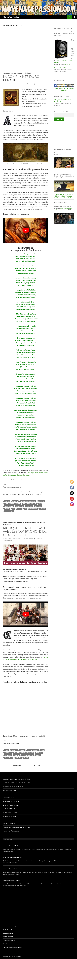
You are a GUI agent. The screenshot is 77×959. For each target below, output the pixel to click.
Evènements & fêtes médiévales (13, 786)
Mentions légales (8, 936)
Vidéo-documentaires (10, 790)
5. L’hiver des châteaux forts (62, 198)
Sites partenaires (8, 933)
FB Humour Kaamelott (67, 89)
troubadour (33, 508)
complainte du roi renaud (12, 503)
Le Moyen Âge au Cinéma (10, 805)
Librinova (70, 61)
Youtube (62, 88)
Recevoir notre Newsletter (62, 112)
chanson (15, 501)
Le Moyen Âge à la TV (9, 809)
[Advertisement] (25, 51)
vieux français (9, 511)
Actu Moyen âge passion (11, 831)
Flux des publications (9, 940)
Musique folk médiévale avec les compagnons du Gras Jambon (25, 531)
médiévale (29, 506)
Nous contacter (8, 929)
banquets (14, 750)
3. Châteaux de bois (63, 195)
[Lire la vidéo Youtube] (25, 230)
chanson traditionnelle (28, 501)
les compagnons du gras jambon (23, 752)
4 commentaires (41, 84)
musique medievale (27, 755)
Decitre (56, 62)
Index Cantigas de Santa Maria (12, 869)
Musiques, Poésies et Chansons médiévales (17, 73)
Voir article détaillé (60, 68)
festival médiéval (33, 750)
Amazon (64, 61)
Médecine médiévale (9, 816)
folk (40, 503)
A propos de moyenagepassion (12, 947)
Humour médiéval (9, 797)
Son (6, 84)
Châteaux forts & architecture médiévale (16, 779)
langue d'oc (19, 506)
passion (19, 508)
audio (6, 750)
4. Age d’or (69, 196)
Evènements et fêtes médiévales (13, 522)
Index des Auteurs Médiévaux (12, 846)
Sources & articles (9, 823)
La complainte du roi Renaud (21, 78)
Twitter (57, 88)
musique (7, 508)
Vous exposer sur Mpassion (11, 926)
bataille (7, 501)
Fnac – (58, 61)
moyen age (38, 506)
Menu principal (74, 17)
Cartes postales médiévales (11, 880)
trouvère (43, 508)
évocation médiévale (29, 503)
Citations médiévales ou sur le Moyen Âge (16, 827)
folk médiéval (9, 506)
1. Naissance (58, 194)
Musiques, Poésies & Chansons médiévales (16, 783)
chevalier (41, 501)
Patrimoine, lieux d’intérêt (12, 801)
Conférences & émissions (11, 794)
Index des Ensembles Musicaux (12, 857)
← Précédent (16, 766)
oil (13, 508)
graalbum (8, 752)
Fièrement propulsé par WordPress (12, 956)
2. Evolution (67, 194)
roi (25, 508)
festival (22, 750)
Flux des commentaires (10, 944)
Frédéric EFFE (28, 84)
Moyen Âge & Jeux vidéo (10, 812)
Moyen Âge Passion (11, 17)
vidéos (26, 757)
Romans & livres (8, 820)
